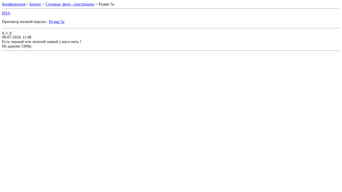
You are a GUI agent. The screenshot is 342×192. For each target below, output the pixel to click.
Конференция (13, 4)
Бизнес (35, 4)
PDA (6, 13)
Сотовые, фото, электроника (70, 4)
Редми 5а (56, 22)
